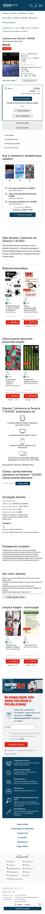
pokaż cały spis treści (15, 597)
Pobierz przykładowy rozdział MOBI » (15, 517)
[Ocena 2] (24, 64)
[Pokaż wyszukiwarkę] (31, 5)
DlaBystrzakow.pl (15, 868)
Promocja (6, 49)
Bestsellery (33, 18)
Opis (9, 135)
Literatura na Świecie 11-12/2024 (23, 201)
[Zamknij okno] (40, 904)
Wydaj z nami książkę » (22, 770)
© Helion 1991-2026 (8, 892)
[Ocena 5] (31, 64)
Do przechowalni (22, 128)
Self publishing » (20, 809)
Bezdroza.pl (29, 868)
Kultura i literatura (15, 529)
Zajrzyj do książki (8, 80)
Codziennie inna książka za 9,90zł (14, 31)
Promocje (16, 18)
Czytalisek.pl (13, 875)
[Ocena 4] (29, 64)
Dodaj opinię (23, 483)
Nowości (24, 18)
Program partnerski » (22, 760)
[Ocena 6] (33, 64)
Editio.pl (27, 865)
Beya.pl (27, 872)
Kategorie (6, 13)
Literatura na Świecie (31, 532)
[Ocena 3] (26, 64)
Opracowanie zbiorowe (16, 190)
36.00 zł (14, 322)
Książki (30, 13)
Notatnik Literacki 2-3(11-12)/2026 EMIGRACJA (13, 308)
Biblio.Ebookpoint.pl (15, 879)
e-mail (7, 727)
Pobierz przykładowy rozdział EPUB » (15, 515)
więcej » (22, 739)
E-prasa (5, 529)
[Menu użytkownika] (36, 5)
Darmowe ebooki (8, 22)
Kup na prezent (23, 111)
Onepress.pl (29, 861)
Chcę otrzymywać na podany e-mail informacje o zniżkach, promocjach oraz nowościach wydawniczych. (25, 736)
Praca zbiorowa (10, 312)
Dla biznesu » (19, 788)
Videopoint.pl (13, 872)
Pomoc (31, 465)
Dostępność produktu (12, 143)
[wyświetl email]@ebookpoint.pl (29, 897)
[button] (38, 285)
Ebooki (14, 13)
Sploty (27, 875)
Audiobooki (22, 13)
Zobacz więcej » (11, 754)
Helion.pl (12, 861)
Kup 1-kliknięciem (23, 116)
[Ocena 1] (22, 64)
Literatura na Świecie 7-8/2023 (13, 646)
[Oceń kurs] (8, 483)
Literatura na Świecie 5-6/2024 (31, 380)
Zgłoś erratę (6, 519)
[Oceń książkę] (31, 64)
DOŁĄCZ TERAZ (16, 744)
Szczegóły (11, 139)
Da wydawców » (20, 779)
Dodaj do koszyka (22, 99)
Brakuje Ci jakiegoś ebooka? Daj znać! (26, 798)
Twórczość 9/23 (30, 645)
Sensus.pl (12, 865)
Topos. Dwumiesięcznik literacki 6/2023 (30, 308)
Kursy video (6, 18)
